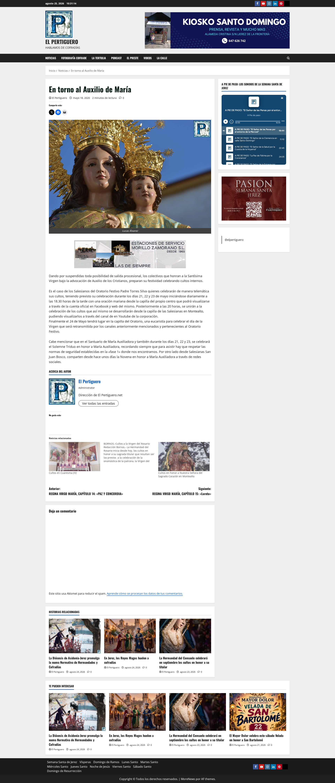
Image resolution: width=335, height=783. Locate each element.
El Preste (132, 58)
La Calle (162, 58)
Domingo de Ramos (106, 762)
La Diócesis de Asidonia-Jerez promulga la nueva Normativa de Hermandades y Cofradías (74, 662)
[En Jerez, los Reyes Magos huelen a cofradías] (130, 636)
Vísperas (85, 762)
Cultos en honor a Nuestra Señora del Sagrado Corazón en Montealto (180, 474)
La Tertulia (99, 58)
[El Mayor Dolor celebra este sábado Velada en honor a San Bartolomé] (257, 712)
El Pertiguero (59, 98)
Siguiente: (181, 491)
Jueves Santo (79, 767)
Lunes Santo (130, 762)
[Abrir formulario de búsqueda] (288, 58)
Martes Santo (149, 762)
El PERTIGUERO (61, 42)
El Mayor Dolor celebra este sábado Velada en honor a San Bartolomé (256, 737)
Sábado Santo (142, 767)
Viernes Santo (121, 767)
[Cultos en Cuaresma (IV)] (74, 456)
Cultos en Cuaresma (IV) (63, 472)
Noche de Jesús (100, 767)
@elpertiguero (234, 240)
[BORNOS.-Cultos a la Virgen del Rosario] (131, 452)
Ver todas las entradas (98, 403)
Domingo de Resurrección (64, 771)
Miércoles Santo (57, 767)
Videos (148, 58)
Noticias (50, 58)
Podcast (116, 58)
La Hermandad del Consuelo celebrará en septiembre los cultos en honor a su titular (184, 662)
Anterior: (86, 491)
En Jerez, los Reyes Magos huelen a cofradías (126, 660)
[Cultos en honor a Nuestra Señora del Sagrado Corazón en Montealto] (184, 456)
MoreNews (188, 779)
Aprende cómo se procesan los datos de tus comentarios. (145, 593)
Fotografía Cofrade (74, 58)
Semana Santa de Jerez (62, 762)
